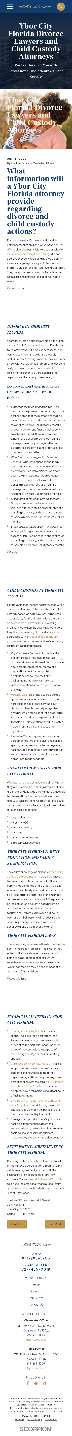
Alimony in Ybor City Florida (27, 1031)
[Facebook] (28, 1383)
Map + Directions (36, 1339)
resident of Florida (54, 368)
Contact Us (36, 1304)
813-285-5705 (36, 1258)
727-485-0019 (36, 1269)
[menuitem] (19, 1420)
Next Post (55, 1224)
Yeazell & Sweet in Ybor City (46, 1179)
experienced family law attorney (30, 254)
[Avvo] (44, 1383)
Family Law (36, 1297)
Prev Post (17, 1224)
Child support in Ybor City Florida (30, 1063)
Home (36, 1284)
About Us (36, 1291)
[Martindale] (36, 1383)
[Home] (35, 6)
